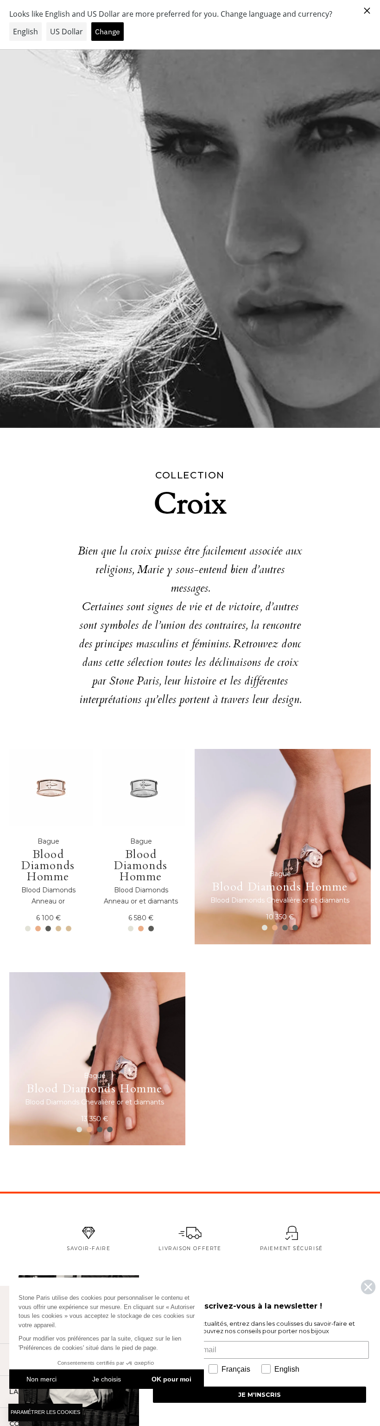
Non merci (41, 1379)
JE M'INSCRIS (259, 1394)
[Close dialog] (368, 1287)
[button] (45, 1412)
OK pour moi (171, 1379)
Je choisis (106, 1379)
